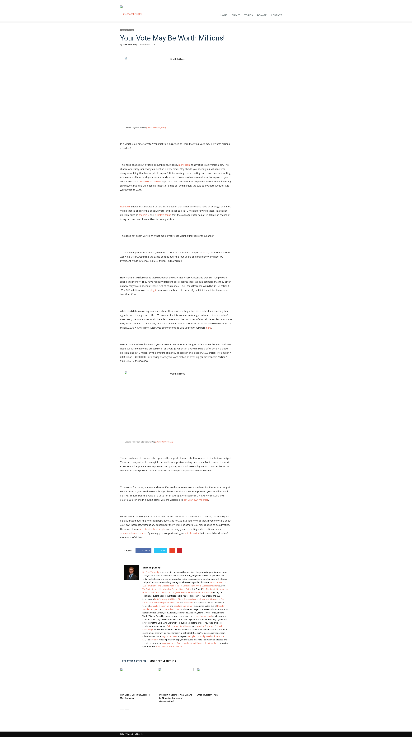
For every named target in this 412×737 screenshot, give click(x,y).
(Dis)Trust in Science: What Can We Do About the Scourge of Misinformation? (175, 698)
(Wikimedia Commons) (164, 442)
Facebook (210, 636)
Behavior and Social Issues (179, 626)
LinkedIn (154, 639)
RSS (143, 639)
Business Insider (191, 599)
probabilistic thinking (150, 181)
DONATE (262, 15)
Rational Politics (127, 30)
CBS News (172, 599)
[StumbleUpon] (278, 2)
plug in (153, 290)
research (125, 533)
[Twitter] (284, 2)
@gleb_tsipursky (169, 636)
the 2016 (144, 214)
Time (180, 599)
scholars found (163, 214)
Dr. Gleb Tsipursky (150, 572)
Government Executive (209, 599)
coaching (165, 606)
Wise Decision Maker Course (169, 646)
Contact (276, 15)
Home (223, 15)
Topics (248, 15)
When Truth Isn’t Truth (207, 695)
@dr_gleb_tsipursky (196, 636)
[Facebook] (252, 2)
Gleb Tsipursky (130, 44)
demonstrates (138, 533)
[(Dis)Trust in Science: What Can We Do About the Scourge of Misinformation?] (176, 680)
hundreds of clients (171, 609)
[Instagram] (257, 2)
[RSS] (273, 2)
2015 (205, 252)
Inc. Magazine (173, 602)
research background (202, 616)
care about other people (151, 529)
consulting (155, 606)
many (181, 164)
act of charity (192, 533)
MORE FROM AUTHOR (163, 661)
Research (125, 206)
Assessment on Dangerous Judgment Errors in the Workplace (190, 643)
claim (188, 164)
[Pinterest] (268, 2)
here (208, 327)
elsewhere (188, 602)
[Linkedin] (263, 2)
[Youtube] (289, 2)
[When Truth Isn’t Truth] (214, 680)
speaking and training (183, 606)
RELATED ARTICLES (134, 661)
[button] (288, 15)
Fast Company (160, 599)
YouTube (220, 636)
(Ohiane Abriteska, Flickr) (156, 128)
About (236, 15)
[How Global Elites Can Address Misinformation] (137, 680)
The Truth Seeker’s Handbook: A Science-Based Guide (166, 589)
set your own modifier (196, 499)
